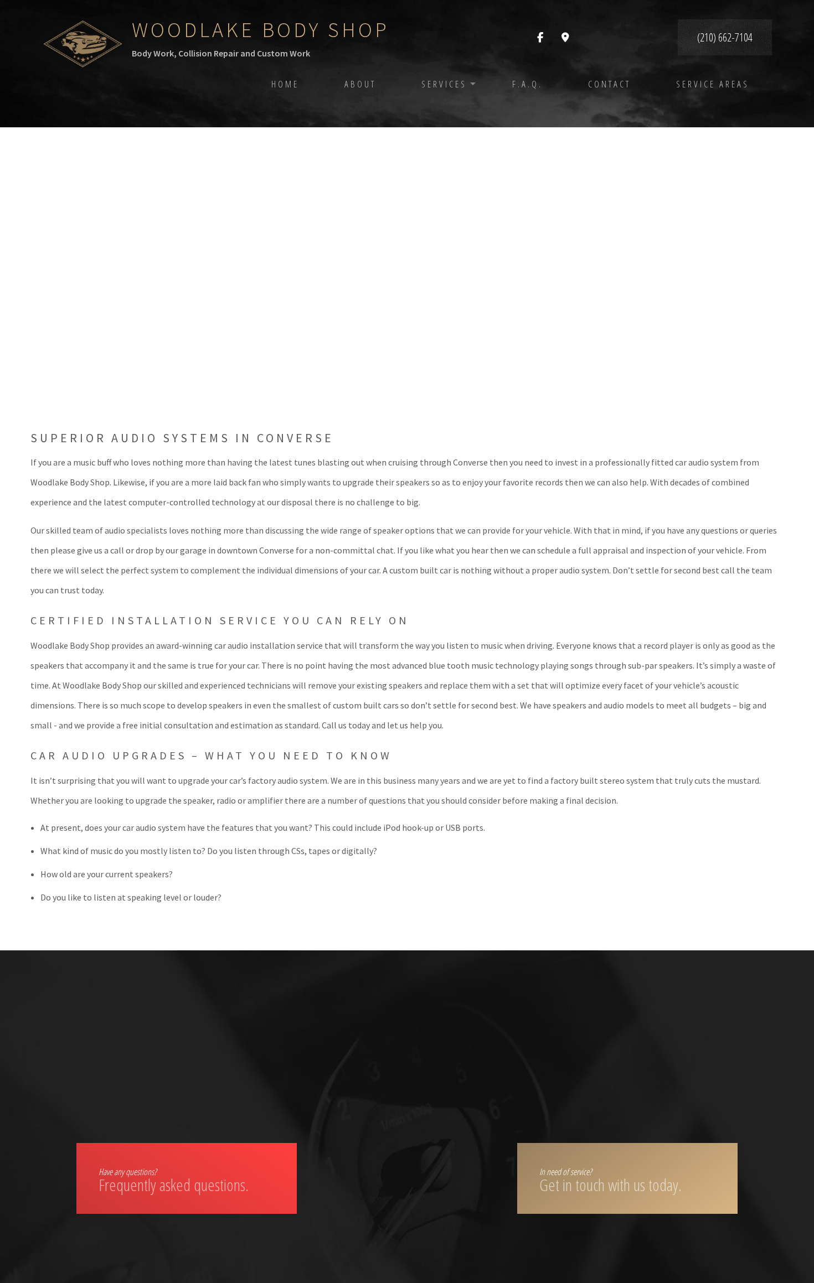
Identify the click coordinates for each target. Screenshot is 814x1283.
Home (285, 83)
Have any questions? (174, 1181)
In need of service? (610, 1181)
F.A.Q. (527, 83)
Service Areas (712, 83)
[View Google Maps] (565, 37)
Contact (609, 83)
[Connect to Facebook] (540, 37)
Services (444, 83)
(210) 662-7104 (725, 37)
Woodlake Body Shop (260, 30)
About (360, 83)
